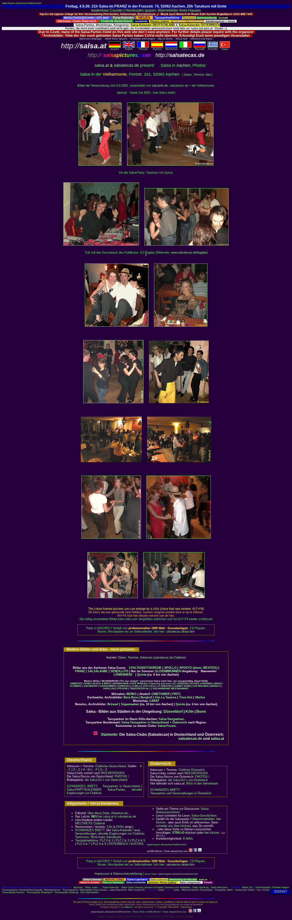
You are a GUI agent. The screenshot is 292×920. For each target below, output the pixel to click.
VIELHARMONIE (161, 688)
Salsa (88, 887)
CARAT (154, 700)
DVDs (120, 826)
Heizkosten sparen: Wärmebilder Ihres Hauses (163, 10)
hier (208, 74)
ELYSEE (194, 683)
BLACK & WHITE (102, 683)
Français (143, 49)
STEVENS (122, 688)
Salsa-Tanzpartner (171, 719)
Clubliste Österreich (192, 769)
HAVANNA (206, 683)
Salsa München (219, 887)
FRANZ (80, 671)
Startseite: (109, 734)
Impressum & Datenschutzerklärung (118, 873)
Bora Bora (131, 697)
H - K (86, 769)
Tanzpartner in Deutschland (121, 786)
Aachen (183, 65)
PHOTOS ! (122, 776)
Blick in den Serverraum (202, 783)
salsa (95, 887)
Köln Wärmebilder (89, 892)
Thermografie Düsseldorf (39, 892)
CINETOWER (160, 694)
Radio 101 (247, 887)
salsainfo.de (160, 85)
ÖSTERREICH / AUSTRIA (126, 844)
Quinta (141, 674)
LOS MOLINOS (200, 686)
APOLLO (170, 667)
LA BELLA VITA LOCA (143, 686)
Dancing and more (161, 683)
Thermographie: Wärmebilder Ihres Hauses (84, 890)
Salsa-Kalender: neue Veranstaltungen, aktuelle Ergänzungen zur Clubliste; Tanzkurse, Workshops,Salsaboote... (110, 833)
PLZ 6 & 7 (83, 844)
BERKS (131, 694)
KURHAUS (123, 686)
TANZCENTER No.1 (140, 688)
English (129, 49)
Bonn (201, 711)
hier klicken (211, 832)
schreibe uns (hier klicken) (173, 826)
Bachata (78, 887)
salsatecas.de (126, 65)
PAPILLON (109, 688)
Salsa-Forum (167, 726)
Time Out (185, 697)
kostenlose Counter (107, 10)
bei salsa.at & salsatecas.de (113, 816)
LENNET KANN (182, 686)
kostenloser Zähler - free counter (252, 890)
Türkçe (224, 49)
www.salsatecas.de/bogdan (189, 252)
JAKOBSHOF (90, 686)
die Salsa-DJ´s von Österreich (188, 780)
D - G (76, 769)
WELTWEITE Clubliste (90, 823)
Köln (189, 711)
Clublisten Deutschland (110, 766)
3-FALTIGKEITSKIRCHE (145, 667)
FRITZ (176, 694)
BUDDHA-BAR (120, 683)
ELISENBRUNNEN (168, 671)
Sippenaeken (130, 704)
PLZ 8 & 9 (99, 844)
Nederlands (171, 49)
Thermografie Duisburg (66, 892)
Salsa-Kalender (111, 887)
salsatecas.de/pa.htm (180, 631)
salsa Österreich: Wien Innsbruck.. (128, 890)
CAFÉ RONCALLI (139, 683)
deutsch (115, 49)
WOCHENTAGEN (112, 773)
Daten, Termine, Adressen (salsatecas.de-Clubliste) (152, 657)
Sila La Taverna (165, 697)
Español (157, 49)
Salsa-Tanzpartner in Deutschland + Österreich (154, 722)
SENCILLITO (119, 671)
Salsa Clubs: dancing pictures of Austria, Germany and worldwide (155, 887)
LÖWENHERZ (123, 674)
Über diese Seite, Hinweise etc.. (109, 813)
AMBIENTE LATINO (80, 683)
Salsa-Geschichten (203, 815)
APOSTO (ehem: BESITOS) (198, 667)
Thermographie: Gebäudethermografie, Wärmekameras (31, 890)
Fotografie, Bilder (224, 890)
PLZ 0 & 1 (106, 840)
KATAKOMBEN (108, 686)
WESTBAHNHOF (180, 688)
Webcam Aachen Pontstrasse (197, 890)
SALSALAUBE (98, 671)
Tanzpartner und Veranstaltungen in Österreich (180, 793)
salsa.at (102, 65)
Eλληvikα (212, 49)
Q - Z (103, 769)
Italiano (185, 49)
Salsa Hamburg (200, 887)
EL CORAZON (180, 683)
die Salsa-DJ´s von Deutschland (106, 780)
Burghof (146, 697)
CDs (109, 826)
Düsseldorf (173, 711)
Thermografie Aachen (13, 892)
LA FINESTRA (164, 686)
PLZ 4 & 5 (138, 840)
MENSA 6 (216, 686)
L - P (94, 769)
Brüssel (112, 704)
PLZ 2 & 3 (122, 840)
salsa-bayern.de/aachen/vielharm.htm (21, 3)
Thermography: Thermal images (272, 887)
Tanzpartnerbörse (86, 840)
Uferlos (200, 697)
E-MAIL (188, 838)
